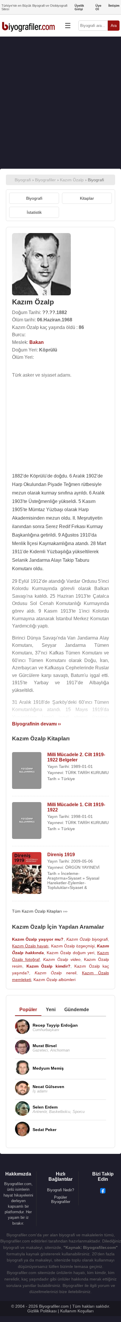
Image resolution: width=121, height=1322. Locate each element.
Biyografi (34, 198)
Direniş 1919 (61, 854)
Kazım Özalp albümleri (54, 979)
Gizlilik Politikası (42, 1311)
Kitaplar (87, 198)
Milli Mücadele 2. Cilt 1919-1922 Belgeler (76, 757)
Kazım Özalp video (61, 959)
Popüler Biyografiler (60, 1199)
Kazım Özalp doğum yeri (70, 952)
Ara (114, 25)
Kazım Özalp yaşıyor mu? (38, 939)
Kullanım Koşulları (77, 1311)
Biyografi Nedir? (60, 1190)
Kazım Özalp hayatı (30, 946)
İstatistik (34, 212)
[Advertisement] (60, 102)
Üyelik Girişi (79, 7)
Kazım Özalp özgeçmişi (73, 946)
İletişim (114, 5)
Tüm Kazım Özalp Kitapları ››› (40, 911)
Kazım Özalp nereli (55, 973)
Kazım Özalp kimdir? (48, 966)
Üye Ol (98, 7)
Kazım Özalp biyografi (87, 939)
